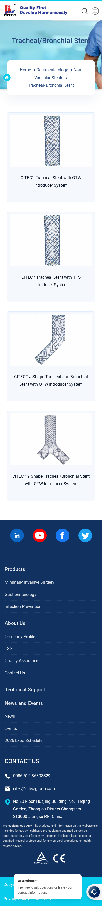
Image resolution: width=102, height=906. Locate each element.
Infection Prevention (23, 606)
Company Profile (20, 636)
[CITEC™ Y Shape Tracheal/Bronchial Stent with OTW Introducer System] (51, 439)
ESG (9, 648)
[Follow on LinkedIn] (16, 535)
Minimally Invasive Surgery (29, 582)
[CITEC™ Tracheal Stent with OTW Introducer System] (51, 140)
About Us (15, 623)
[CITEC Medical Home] (51, 858)
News (10, 716)
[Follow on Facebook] (62, 535)
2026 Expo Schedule (23, 740)
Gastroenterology (52, 69)
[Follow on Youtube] (39, 535)
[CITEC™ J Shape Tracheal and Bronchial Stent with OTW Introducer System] (51, 339)
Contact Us (15, 672)
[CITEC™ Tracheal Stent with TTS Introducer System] (51, 240)
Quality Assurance (21, 660)
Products (15, 569)
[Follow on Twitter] (85, 535)
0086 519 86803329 (31, 775)
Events (11, 728)
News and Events (24, 703)
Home (25, 69)
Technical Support (25, 690)
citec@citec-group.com (34, 788)
